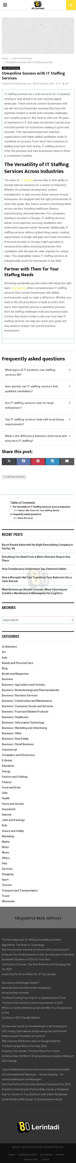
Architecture (9, 646)
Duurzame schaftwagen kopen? (20, 982)
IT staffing (26, 180)
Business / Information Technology (23, 722)
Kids (4, 825)
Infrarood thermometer (15, 992)
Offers (6, 858)
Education (8, 765)
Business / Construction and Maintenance (27, 700)
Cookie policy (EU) (27, 1154)
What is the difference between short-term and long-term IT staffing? (38, 438)
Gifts (5, 792)
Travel (5, 895)
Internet (6, 814)
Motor (5, 847)
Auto (4, 657)
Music (5, 852)
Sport (5, 879)
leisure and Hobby (13, 830)
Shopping (7, 874)
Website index (31, 1159)
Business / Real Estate (15, 738)
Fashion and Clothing (14, 776)
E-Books (7, 760)
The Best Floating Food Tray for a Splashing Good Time (33, 997)
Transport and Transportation (20, 890)
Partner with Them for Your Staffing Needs (38, 510)
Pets (4, 863)
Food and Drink (11, 787)
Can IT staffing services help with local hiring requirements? (38, 422)
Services (7, 868)
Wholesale (8, 901)
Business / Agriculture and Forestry (23, 684)
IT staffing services (14, 477)
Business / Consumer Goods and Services (27, 706)
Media (5, 841)
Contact (46, 1159)
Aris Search (19, 288)
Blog (5, 668)
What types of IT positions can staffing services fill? (38, 372)
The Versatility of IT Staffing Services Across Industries (41, 506)
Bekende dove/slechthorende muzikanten (26, 987)
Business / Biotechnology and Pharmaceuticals (30, 690)
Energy (6, 771)
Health (6, 798)
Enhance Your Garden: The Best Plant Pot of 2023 (31, 1051)
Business (7, 679)
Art (3, 652)
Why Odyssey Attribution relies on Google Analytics (31, 1041)
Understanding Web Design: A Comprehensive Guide (32, 1099)
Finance (6, 782)
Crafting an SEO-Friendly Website (21, 1017)
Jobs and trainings (11, 68)
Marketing (8, 836)
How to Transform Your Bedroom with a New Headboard (34, 1094)
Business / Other (12, 733)
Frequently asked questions (27, 514)
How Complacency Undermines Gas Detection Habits (34, 568)
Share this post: (25, 518)
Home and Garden (13, 803)
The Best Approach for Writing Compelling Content (31, 939)
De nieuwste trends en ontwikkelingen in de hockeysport (34, 1026)
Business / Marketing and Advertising (24, 727)
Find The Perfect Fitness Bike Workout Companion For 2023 (36, 1084)
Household (8, 809)
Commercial (9, 749)
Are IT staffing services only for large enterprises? (38, 405)
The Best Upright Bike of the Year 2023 (24, 1046)
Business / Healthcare (15, 717)
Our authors (46, 1154)
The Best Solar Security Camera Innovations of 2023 (32, 1002)
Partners (60, 1154)
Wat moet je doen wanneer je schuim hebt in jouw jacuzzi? (36, 949)
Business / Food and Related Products (25, 711)
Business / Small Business (18, 744)
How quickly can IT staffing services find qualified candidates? (38, 389)
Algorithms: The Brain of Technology (23, 944)
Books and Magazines (15, 673)
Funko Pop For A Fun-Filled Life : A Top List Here (29, 974)
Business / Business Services (20, 695)
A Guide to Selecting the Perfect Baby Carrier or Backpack (35, 1089)
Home (12, 1154)
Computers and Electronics (18, 755)
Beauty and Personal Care (17, 662)
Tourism (7, 884)
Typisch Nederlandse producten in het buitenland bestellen (36, 1069)
